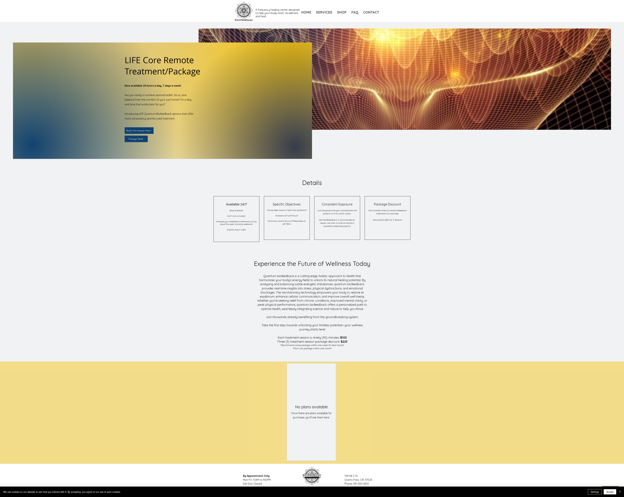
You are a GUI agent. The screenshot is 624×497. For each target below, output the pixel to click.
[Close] (620, 491)
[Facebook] (460, 6)
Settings (595, 491)
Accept (609, 491)
